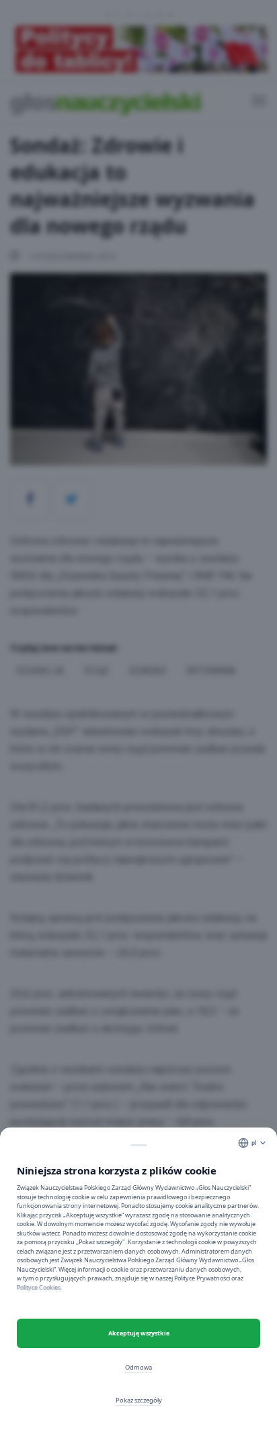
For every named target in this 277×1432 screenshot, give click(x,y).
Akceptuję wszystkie (138, 1333)
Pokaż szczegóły (139, 1400)
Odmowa (138, 1367)
